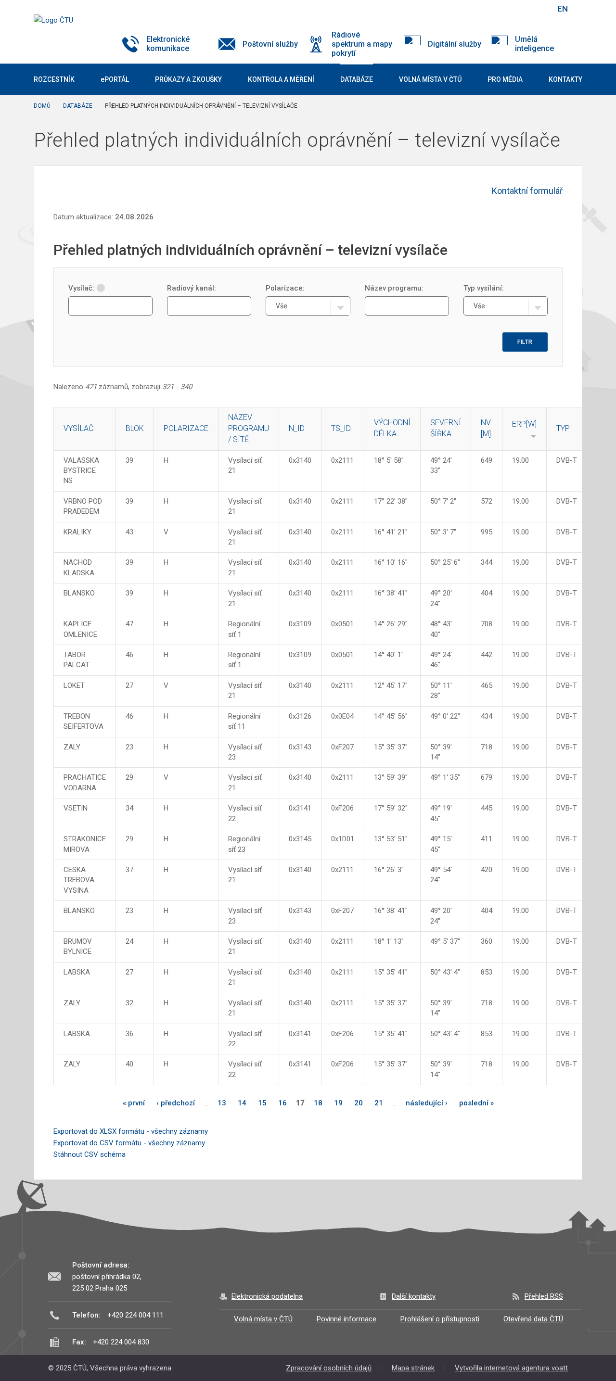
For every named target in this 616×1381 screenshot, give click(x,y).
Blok (135, 428)
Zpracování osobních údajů (329, 1368)
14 (242, 1103)
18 (318, 1103)
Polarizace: (285, 288)
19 (338, 1103)
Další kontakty (414, 1296)
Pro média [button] (505, 79)
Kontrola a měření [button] (281, 79)
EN (562, 8)
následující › (427, 1103)
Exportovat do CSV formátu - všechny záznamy (129, 1143)
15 (262, 1103)
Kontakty (565, 79)
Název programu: (394, 288)
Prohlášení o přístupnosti (439, 1319)
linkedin (514, 8)
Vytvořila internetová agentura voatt (511, 1368)
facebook (480, 8)
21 (378, 1103)
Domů (42, 105)
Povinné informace (346, 1319)
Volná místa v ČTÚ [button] (430, 79)
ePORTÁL (115, 79)
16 (282, 1103)
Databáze (77, 105)
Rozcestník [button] (54, 79)
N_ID (297, 428)
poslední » (476, 1103)
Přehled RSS (544, 1296)
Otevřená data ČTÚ (533, 1319)
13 (222, 1103)
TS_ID (341, 428)
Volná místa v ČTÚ (263, 1319)
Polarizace (186, 428)
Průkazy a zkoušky (188, 79)
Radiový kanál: (191, 288)
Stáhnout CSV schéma (89, 1154)
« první (134, 1103)
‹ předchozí (175, 1103)
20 (358, 1103)
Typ (563, 428)
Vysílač (78, 428)
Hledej (538, 8)
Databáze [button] (356, 79)
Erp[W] (524, 424)
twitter (497, 8)
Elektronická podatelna (267, 1296)
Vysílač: (81, 288)
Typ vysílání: (483, 288)
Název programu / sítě (248, 428)
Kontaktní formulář (527, 191)
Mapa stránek (413, 1368)
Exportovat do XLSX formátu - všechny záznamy (130, 1131)
